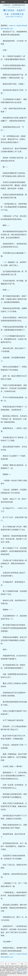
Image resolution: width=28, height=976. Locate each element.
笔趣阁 (3, 2)
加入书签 (15, 16)
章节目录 (15, 963)
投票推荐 (9, 16)
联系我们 (24, 973)
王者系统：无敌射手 (15, 10)
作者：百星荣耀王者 (14, 14)
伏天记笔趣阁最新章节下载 (20, 970)
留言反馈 (20, 16)
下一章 (20, 963)
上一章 (7, 963)
